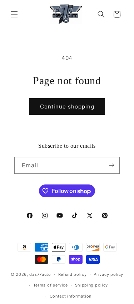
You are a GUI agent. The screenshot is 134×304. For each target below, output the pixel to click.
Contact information (70, 296)
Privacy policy (108, 274)
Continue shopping (67, 106)
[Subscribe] (111, 165)
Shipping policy (91, 285)
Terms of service (50, 285)
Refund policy (72, 274)
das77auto (40, 274)
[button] (14, 14)
